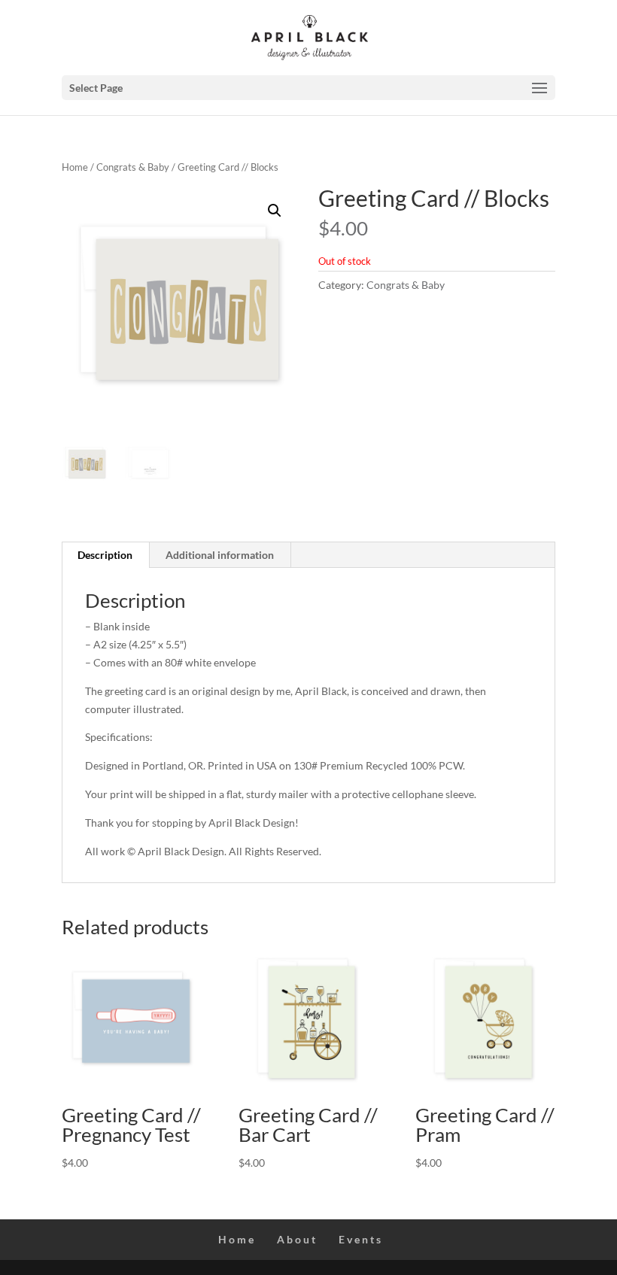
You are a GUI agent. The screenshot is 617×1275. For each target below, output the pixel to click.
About (297, 1239)
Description (105, 554)
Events (361, 1239)
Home (75, 167)
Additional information (220, 554)
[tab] (105, 555)
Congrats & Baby (132, 167)
